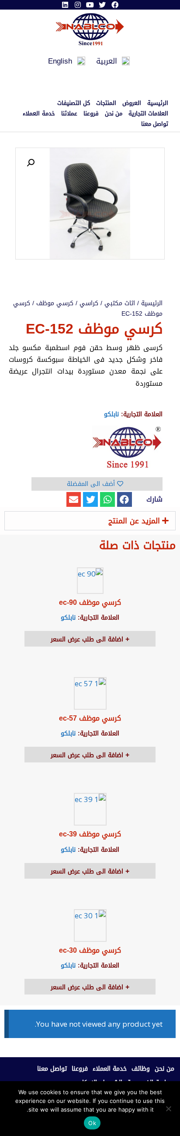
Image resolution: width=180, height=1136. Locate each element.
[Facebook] (115, 5)
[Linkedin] (65, 5)
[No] (169, 1108)
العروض (131, 103)
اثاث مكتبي (119, 303)
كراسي (89, 303)
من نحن (113, 113)
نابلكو (111, 414)
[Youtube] (90, 5)
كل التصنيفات (73, 103)
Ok (92, 1122)
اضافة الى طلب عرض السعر (88, 639)
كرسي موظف (54, 303)
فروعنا (91, 113)
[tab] (90, 521)
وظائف (141, 1069)
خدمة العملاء (39, 113)
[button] (124, 499)
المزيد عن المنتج (134, 521)
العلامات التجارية (148, 113)
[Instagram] (77, 5)
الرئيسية (157, 103)
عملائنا (69, 113)
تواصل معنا (154, 124)
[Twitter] (102, 5)
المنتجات (106, 103)
